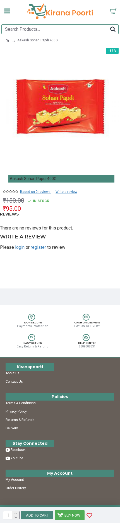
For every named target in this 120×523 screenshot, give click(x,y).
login (20, 247)
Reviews (9, 214)
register (38, 247)
